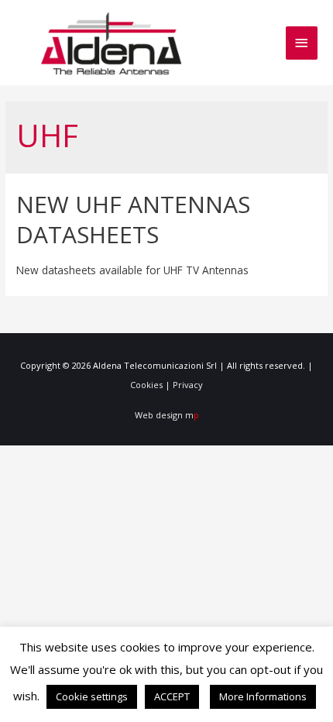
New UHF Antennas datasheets (133, 219)
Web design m (167, 415)
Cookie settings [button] (92, 696)
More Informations (263, 696)
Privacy (188, 384)
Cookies (146, 384)
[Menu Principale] (302, 43)
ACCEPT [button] (172, 696)
